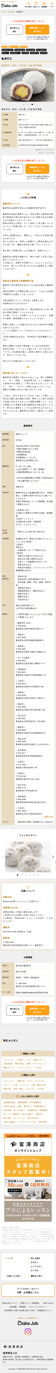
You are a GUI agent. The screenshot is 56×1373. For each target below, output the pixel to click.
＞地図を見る (48, 816)
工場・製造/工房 (38, 1084)
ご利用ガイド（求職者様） (30, 1303)
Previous (2, 856)
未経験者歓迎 (9, 1102)
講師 (29, 1063)
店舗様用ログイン (44, 1310)
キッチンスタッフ (25, 1067)
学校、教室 (18, 1088)
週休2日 (39, 1114)
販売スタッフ (39, 1059)
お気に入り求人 (14, 1275)
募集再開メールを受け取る (37, 29)
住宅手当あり (33, 1118)
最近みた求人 (37, 1275)
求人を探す (28, 7)
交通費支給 (32, 1110)
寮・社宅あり (19, 1110)
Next (53, 856)
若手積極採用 (35, 1102)
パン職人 (19, 1059)
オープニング (19, 1118)
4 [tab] (30, 875)
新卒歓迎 (43, 1121)
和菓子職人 (19, 1063)
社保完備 (7, 1110)
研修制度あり (39, 1106)
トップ (10, 1258)
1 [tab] (24, 105)
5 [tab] (34, 875)
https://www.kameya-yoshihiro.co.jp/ (32, 992)
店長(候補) (7, 1063)
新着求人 (34, 1262)
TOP (3, 11)
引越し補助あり (10, 1121)
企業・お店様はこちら (28, 1290)
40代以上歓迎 (9, 1106)
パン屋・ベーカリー (20, 1084)
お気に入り (36, 7)
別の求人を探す (15, 29)
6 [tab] (38, 875)
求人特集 (34, 1270)
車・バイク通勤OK (11, 1114)
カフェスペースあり (28, 1121)
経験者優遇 (22, 1102)
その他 (38, 1067)
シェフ (28, 1059)
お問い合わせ (48, 1303)
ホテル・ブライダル (35, 1080)
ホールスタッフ (39, 1063)
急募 (19, 1106)
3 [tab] (32, 105)
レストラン (30, 1088)
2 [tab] (28, 105)
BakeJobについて (9, 1303)
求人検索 (10, 11)
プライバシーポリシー (38, 1306)
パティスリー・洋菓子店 (14, 1080)
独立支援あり (28, 1114)
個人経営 (7, 1118)
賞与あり (27, 1106)
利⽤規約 (22, 1306)
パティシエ (8, 1059)
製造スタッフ (9, 1067)
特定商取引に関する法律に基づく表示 (19, 1310)
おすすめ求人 (36, 1266)
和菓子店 (7, 1088)
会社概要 (13, 1306)
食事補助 (43, 1110)
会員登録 (44, 7)
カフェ (6, 1084)
